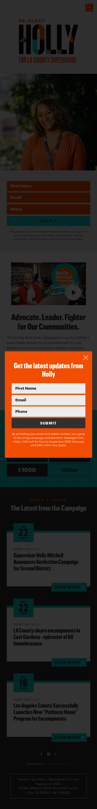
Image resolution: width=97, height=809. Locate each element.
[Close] (85, 357)
